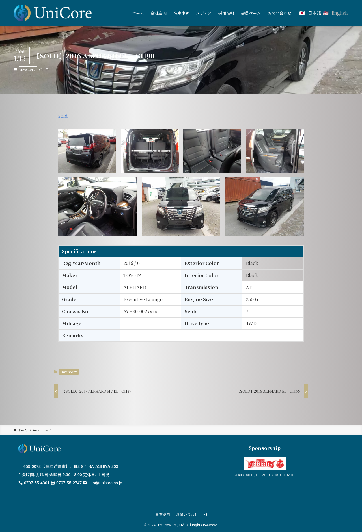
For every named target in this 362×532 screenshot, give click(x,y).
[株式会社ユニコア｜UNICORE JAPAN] (53, 13)
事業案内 (162, 514)
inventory (27, 69)
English (339, 13)
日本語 (314, 13)
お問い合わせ (187, 514)
